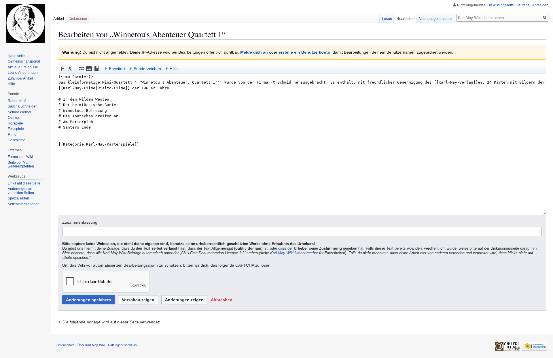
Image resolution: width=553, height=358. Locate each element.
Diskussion (78, 18)
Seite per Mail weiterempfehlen (21, 165)
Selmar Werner (19, 112)
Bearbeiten (405, 18)
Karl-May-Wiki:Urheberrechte (294, 253)
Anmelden (540, 5)
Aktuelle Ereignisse (23, 67)
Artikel (58, 18)
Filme (12, 135)
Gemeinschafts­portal (24, 61)
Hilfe (11, 84)
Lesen (387, 18)
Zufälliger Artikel (20, 78)
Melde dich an (254, 52)
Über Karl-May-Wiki (91, 345)
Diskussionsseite (500, 5)
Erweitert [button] (117, 68)
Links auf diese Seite (24, 183)
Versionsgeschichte (435, 18)
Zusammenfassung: (80, 222)
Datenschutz (65, 345)
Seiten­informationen (23, 204)
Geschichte (16, 140)
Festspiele (16, 129)
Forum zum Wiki (20, 157)
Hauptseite (16, 56)
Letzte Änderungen (23, 73)
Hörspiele (15, 123)
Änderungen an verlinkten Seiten (21, 191)
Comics (14, 118)
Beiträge (523, 5)
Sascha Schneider (22, 106)
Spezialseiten (18, 198)
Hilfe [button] (174, 68)
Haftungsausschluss (122, 345)
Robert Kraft (17, 101)
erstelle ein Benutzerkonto (304, 52)
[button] (63, 68)
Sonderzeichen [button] (147, 68)
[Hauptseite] (25, 23)
